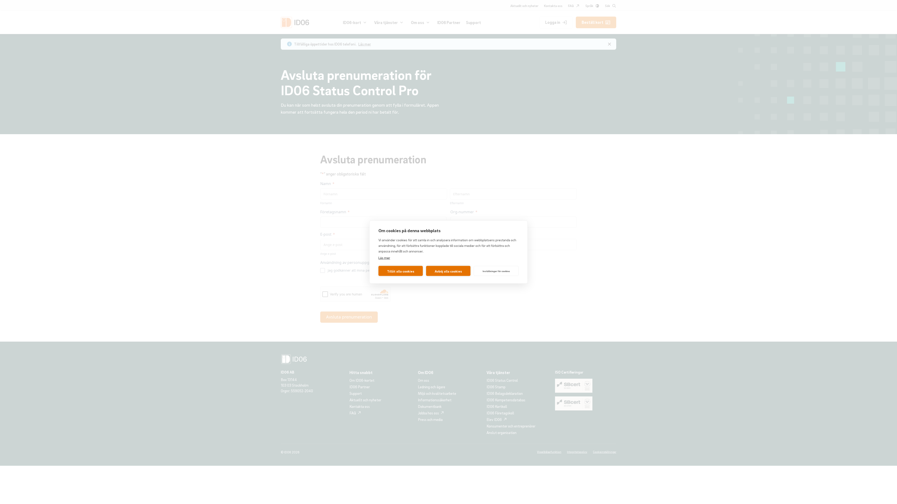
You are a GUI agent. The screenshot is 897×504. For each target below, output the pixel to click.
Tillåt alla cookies (400, 271)
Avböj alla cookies (448, 271)
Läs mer (384, 258)
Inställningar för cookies (496, 271)
